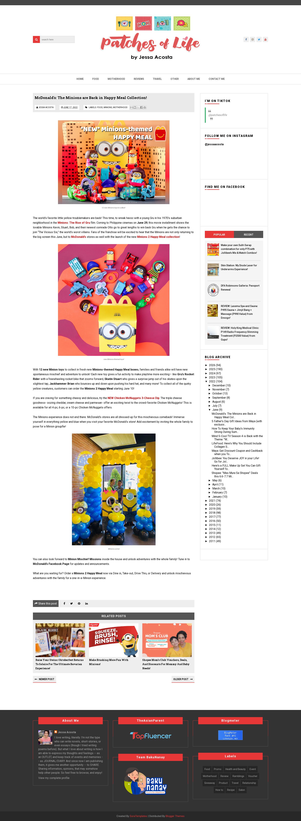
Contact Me (217, 79)
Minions (108, 107)
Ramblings (238, 776)
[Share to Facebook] (141, 107)
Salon (242, 790)
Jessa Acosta (67, 732)
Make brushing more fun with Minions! (108, 662)
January (217, 496)
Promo (217, 769)
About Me (193, 79)
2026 (212, 365)
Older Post (180, 679)
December (219, 385)
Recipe (231, 790)
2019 (212, 508)
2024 (212, 373)
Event (253, 769)
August (217, 401)
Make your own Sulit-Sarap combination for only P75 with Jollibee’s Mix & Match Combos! (239, 249)
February (218, 492)
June (215, 409)
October (217, 393)
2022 (212, 381)
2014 (212, 529)
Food (95, 79)
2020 (212, 504)
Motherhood (116, 79)
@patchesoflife (217, 115)
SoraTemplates (138, 816)
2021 (212, 500)
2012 (212, 537)
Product (223, 783)
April (215, 484)
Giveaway (209, 783)
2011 (212, 541)
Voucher (252, 776)
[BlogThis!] (135, 107)
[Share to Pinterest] (144, 107)
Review (225, 776)
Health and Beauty (235, 769)
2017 (212, 516)
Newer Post (46, 679)
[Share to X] (138, 107)
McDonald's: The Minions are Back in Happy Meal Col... (234, 415)
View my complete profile (54, 778)
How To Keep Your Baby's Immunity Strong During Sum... (233, 430)
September (219, 397)
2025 (212, 369)
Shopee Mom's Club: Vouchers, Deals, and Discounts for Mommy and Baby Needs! (166, 664)
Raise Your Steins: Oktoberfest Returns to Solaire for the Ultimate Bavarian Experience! (59, 664)
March (216, 488)
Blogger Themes (175, 816)
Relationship (249, 783)
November (219, 389)
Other (175, 79)
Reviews (139, 79)
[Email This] (131, 107)
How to (219, 790)
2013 (212, 533)
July (215, 405)
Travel (157, 79)
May (215, 480)
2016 (212, 521)
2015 (212, 525)
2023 (212, 377)
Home (80, 79)
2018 (212, 512)
